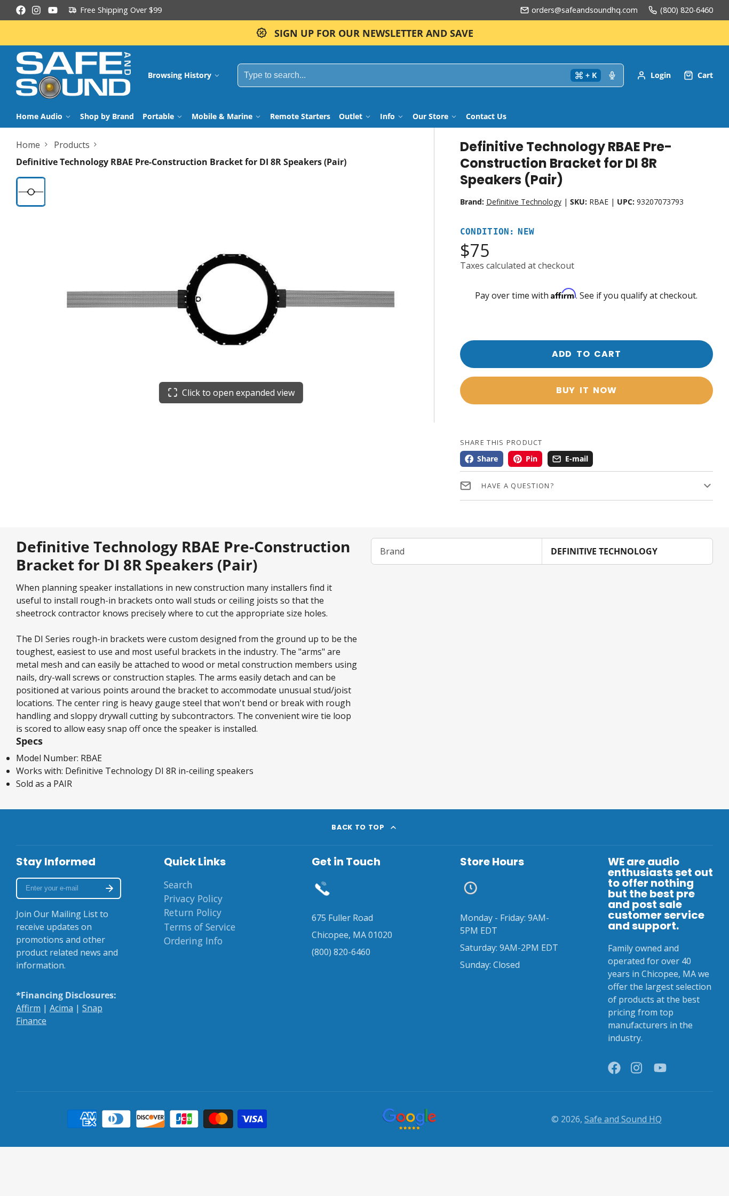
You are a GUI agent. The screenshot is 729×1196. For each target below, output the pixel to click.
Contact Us (486, 116)
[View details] (322, 888)
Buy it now (586, 390)
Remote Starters (300, 116)
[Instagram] (37, 10)
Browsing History (179, 75)
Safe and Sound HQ (623, 1119)
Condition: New (497, 232)
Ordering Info (193, 940)
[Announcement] (364, 32)
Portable (158, 116)
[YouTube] (53, 10)
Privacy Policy (193, 898)
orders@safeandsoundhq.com (585, 10)
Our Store (430, 116)
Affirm (28, 1008)
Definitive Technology (523, 202)
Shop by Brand (107, 116)
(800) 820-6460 (686, 10)
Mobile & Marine (222, 116)
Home (28, 145)
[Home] (73, 75)
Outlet (350, 116)
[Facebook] (21, 10)
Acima (61, 1008)
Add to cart (586, 354)
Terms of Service (199, 926)
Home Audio (39, 116)
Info (387, 116)
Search (178, 884)
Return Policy (192, 912)
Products (72, 145)
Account (654, 75)
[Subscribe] (109, 888)
